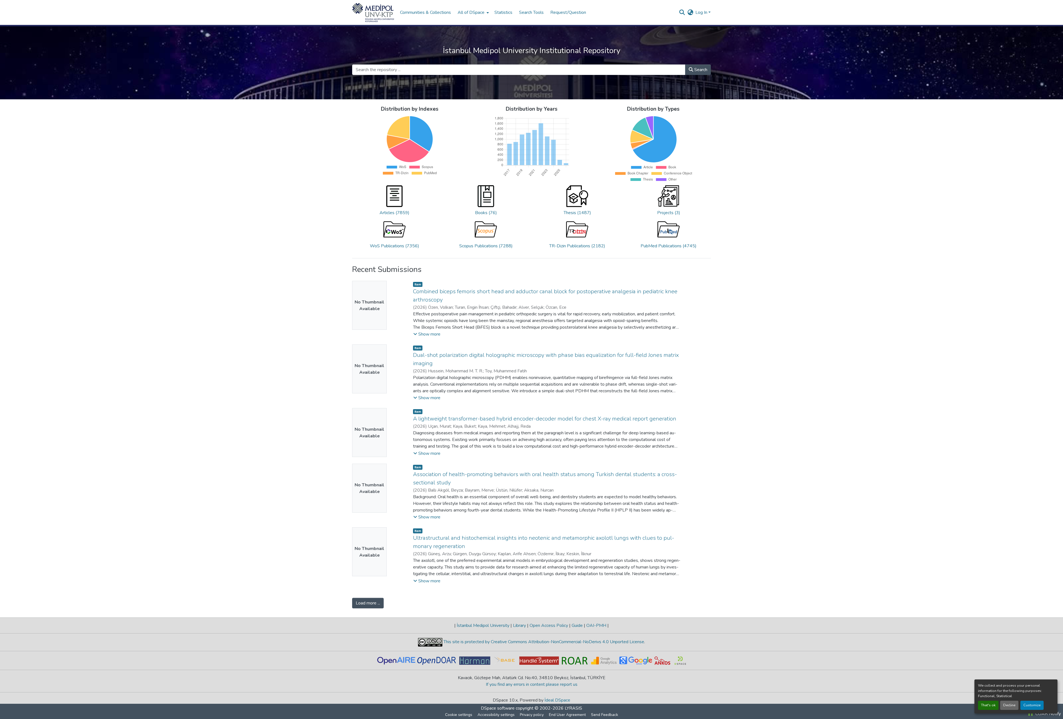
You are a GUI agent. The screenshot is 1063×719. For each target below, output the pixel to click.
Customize (1032, 705)
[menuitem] (472, 12)
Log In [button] (701, 12)
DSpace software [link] (498, 708)
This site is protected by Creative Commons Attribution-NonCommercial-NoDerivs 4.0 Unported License (543, 642)
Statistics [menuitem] (503, 12)
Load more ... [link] (368, 603)
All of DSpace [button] (471, 12)
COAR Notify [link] (1047, 714)
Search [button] (700, 70)
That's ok (988, 705)
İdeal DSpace (557, 700)
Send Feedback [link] (604, 714)
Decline (1009, 705)
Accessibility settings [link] (496, 714)
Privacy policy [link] (532, 714)
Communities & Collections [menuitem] (425, 12)
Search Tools (531, 12)
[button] (373, 12)
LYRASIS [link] (573, 708)
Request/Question (568, 12)
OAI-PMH (596, 625)
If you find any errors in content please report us (531, 684)
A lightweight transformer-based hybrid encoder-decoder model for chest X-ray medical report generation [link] (544, 418)
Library (519, 625)
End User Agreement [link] (567, 714)
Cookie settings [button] (458, 714)
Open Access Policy (548, 625)
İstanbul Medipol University (483, 625)
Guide (577, 625)
